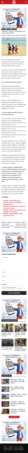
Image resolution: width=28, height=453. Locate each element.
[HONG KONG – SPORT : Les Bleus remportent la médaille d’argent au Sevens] (5, 381)
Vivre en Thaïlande (18, 448)
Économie (21, 446)
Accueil (3, 5)
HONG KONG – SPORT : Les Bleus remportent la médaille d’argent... (17, 381)
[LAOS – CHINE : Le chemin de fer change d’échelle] (7, 342)
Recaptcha (4, 284)
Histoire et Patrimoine (19, 449)
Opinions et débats (8, 448)
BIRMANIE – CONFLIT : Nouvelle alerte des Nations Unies (18, 395)
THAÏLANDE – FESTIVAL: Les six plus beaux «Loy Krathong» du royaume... (18, 411)
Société (8, 29)
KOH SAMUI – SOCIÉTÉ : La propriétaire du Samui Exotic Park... (7, 334)
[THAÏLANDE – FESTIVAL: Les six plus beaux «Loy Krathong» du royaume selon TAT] (5, 411)
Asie (16, 446)
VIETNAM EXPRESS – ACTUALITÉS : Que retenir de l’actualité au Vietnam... (20, 349)
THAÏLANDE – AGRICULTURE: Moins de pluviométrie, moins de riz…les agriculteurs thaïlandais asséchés (12, 202)
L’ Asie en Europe (8, 449)
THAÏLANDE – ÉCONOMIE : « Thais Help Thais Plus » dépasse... (20, 334)
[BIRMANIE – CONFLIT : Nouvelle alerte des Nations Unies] (5, 396)
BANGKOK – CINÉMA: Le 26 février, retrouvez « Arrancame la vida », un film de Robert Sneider (8, 225)
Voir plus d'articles (13, 417)
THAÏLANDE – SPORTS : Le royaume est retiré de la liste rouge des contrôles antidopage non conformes (20, 225)
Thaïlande (14, 29)
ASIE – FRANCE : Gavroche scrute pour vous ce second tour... (17, 388)
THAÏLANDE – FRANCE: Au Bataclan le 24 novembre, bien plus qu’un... (18, 403)
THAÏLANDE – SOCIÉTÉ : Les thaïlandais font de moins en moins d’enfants (13, 32)
